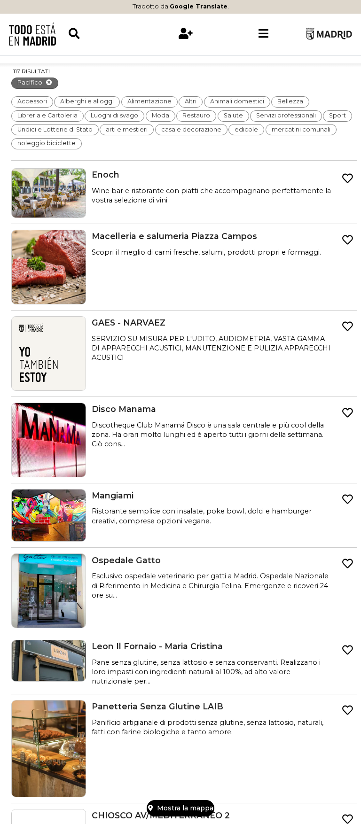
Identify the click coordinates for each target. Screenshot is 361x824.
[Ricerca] (107, 33)
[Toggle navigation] (263, 34)
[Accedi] (186, 33)
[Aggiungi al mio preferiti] (347, 178)
